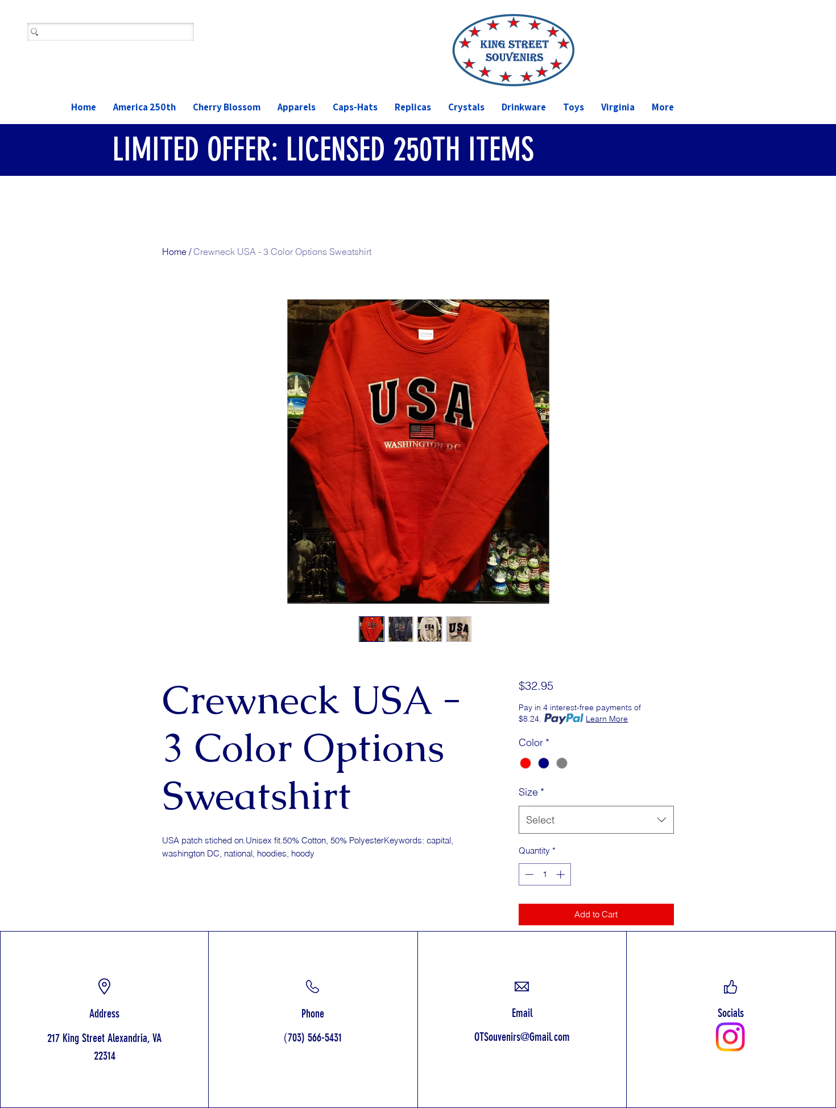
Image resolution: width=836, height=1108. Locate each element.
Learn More (607, 719)
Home (174, 251)
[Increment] (561, 874)
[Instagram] (730, 1037)
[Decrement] (528, 874)
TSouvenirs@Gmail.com (524, 1037)
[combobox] (596, 820)
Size (531, 791)
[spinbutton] (544, 874)
